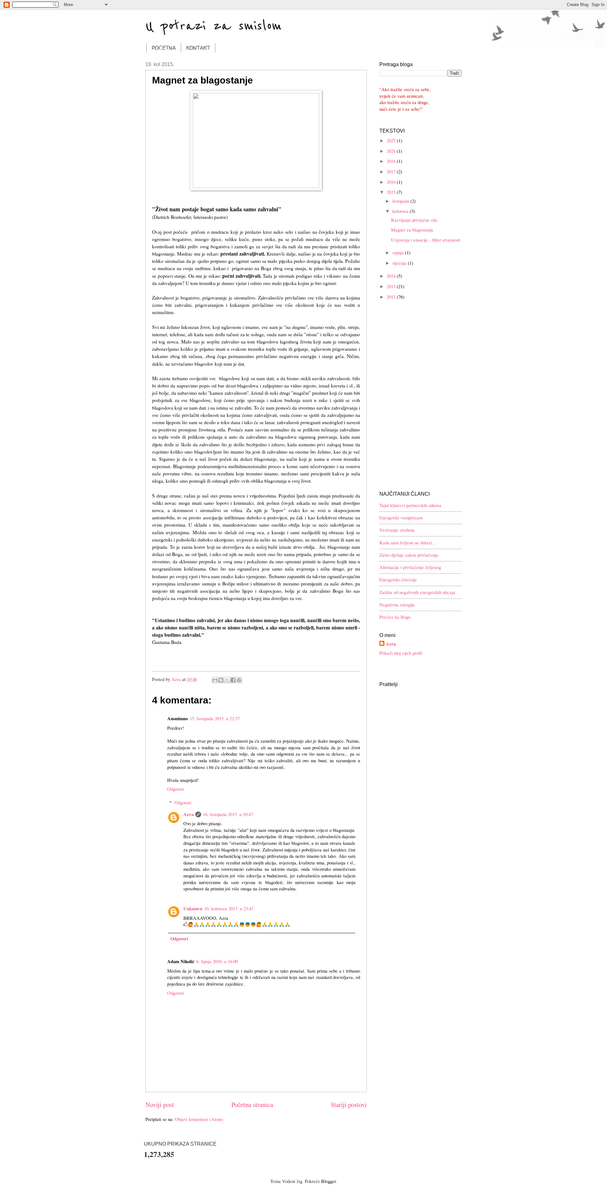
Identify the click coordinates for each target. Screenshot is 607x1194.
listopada (401, 201)
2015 (392, 192)
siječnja (400, 263)
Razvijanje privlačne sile (414, 220)
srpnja (398, 252)
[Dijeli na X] (227, 680)
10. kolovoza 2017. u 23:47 (229, 908)
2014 (392, 276)
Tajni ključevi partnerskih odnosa (410, 505)
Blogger (328, 1181)
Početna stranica (252, 1104)
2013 (392, 286)
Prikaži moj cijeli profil (400, 653)
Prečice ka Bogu (394, 617)
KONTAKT (198, 47)
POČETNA (164, 47)
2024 (392, 151)
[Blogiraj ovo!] (221, 680)
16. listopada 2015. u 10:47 (228, 814)
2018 (392, 161)
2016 (392, 182)
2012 (392, 297)
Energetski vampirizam (401, 517)
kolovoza (401, 211)
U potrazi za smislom (213, 25)
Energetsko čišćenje (398, 579)
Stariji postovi (349, 1104)
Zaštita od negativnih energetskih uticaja (417, 592)
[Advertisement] (418, 350)
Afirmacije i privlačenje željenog (410, 567)
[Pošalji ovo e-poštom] (215, 680)
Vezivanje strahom (396, 530)
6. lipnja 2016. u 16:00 (217, 961)
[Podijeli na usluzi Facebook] (233, 680)
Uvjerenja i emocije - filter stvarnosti (425, 240)
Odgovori (175, 789)
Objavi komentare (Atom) (199, 1119)
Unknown (192, 908)
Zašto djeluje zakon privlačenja (408, 555)
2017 (392, 171)
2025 (392, 140)
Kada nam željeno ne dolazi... (407, 542)
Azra (188, 814)
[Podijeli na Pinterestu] (239, 680)
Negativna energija (397, 604)
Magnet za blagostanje (412, 229)
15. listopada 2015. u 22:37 (215, 718)
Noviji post (159, 1104)
